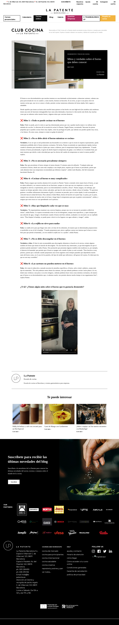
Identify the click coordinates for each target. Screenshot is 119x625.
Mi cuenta (95, 3)
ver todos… (46, 572)
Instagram (104, 2)
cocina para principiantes (53, 554)
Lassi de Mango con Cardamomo (56, 426)
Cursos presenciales (10, 18)
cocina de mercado (50, 551)
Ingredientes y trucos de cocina (78, 54)
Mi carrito (113, 3)
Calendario (26, 17)
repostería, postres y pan (52, 568)
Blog (51, 17)
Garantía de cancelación (77, 571)
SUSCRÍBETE (65, 2)
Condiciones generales (76, 568)
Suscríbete (14, 482)
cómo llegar (72, 558)
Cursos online (38, 17)
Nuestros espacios (79, 3)
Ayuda (87, 2)
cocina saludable (49, 561)
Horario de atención (75, 554)
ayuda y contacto (74, 551)
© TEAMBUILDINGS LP (91, 18)
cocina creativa (48, 565)
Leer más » (16, 431)
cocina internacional (50, 558)
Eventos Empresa (71, 17)
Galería (60, 17)
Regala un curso (106, 17)
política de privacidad (76, 575)
